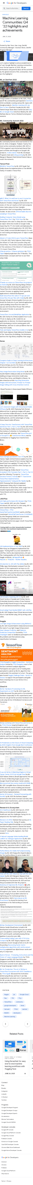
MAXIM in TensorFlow (7, 166)
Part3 (19, 427)
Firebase (4, 1168)
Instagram (4, 1091)
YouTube (4, 1100)
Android (3, 1162)
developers (16, 1013)
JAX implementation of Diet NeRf (11, 546)
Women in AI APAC (6, 820)
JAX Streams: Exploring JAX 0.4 (10, 597)
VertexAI (6, 1009)
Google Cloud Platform (8, 1170)
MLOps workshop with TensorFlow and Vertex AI (16, 723)
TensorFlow (7, 1002)
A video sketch (12, 153)
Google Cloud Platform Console (11, 1133)
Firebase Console (6, 1138)
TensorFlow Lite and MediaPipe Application (14, 314)
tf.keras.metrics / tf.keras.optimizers (12, 251)
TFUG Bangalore (18, 664)
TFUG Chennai (6, 725)
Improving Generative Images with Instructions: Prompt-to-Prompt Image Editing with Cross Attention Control (15, 383)
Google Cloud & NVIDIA (8, 1122)
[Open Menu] (4, 3)
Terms (3, 1181)
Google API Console (7, 1130)
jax (14, 994)
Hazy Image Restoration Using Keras (12, 372)
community (19, 1002)
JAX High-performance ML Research (12, 501)
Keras (22, 1005)
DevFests (29, 101)
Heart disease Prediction (8, 630)
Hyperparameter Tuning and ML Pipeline (13, 481)
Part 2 (14, 427)
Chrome (3, 1165)
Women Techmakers (7, 1119)
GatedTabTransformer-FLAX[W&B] (20, 514)
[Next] (27, 1024)
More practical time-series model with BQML (15, 783)
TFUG (16, 1009)
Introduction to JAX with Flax (10, 564)
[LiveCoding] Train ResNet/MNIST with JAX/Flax (16, 610)
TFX (13, 998)
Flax (5, 998)
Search (26, 8)
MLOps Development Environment (11, 925)
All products (5, 1173)
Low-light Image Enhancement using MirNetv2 (15, 624)
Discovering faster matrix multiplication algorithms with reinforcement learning (15, 947)
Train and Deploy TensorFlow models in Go (14, 330)
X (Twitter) (4, 1097)
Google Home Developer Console (11, 1150)
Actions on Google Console (9, 1141)
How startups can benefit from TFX (12, 457)
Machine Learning (9, 1016)
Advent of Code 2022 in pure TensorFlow (14, 238)
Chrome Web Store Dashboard (10, 1147)
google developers (10, 1005)
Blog (2, 1085)
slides (22, 564)
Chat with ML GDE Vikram (8, 874)
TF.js (20, 998)
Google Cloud (24, 994)
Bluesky (3, 1088)
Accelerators (5, 1116)
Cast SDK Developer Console (10, 1144)
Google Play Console (7, 1135)
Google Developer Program (9, 1107)
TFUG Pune (19, 219)
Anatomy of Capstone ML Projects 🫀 (13, 885)
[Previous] (5, 1024)
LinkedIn (4, 1094)
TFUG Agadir (6, 974)
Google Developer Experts (9, 1113)
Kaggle (6, 14)
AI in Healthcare (5, 810)
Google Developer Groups (9, 1110)
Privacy (9, 1181)
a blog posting (18, 155)
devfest (24, 1009)
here (7, 833)
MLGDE (6, 1013)
